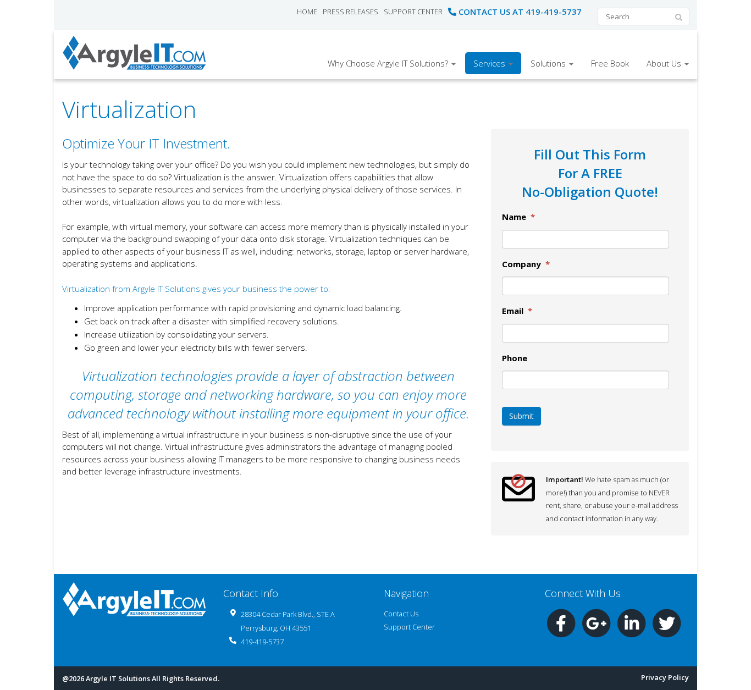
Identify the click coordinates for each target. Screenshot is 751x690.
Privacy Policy (665, 677)
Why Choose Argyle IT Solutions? (389, 63)
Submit (521, 416)
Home (307, 11)
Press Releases (350, 11)
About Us (665, 63)
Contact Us (401, 614)
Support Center (413, 11)
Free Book (610, 63)
